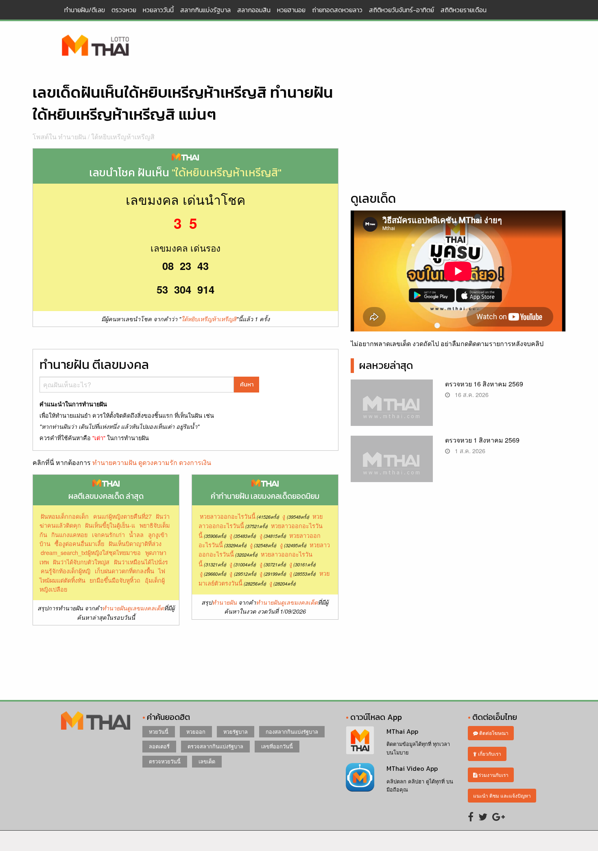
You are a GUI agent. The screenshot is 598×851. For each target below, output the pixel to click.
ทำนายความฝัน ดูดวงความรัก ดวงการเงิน (151, 462)
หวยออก (195, 731)
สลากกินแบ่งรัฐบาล (205, 10)
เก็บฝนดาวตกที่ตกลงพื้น (124, 570)
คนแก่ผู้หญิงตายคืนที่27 (122, 516)
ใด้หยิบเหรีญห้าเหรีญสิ (123, 136)
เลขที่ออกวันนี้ (277, 746)
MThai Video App (412, 768)
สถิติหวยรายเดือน (464, 10)
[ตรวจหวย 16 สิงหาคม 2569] (392, 409)
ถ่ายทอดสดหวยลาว (337, 10)
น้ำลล (136, 534)
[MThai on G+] (498, 816)
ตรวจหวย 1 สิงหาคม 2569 (482, 440)
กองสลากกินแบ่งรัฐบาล (292, 731)
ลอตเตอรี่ (159, 746)
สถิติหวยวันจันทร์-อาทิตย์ (401, 10)
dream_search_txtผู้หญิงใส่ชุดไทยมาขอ (91, 552)
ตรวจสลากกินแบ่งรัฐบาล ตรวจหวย (95, 46)
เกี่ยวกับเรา (489, 753)
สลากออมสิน (254, 10)
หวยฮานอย (291, 10)
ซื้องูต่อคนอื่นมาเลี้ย (79, 543)
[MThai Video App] (360, 776)
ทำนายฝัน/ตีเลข (84, 10)
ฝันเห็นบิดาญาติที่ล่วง (135, 543)
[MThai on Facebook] (471, 816)
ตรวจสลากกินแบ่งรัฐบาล (215, 746)
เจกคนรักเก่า (108, 534)
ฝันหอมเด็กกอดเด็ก (65, 516)
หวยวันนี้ (158, 731)
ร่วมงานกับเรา (493, 774)
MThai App (402, 731)
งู (283, 516)
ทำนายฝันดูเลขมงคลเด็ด (133, 608)
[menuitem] (84, 10)
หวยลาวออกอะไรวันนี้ (227, 516)
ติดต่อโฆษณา (493, 732)
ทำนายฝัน (224, 602)
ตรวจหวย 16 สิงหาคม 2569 (484, 383)
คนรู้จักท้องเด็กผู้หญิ (65, 570)
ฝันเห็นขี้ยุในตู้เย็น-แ (110, 525)
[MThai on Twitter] (482, 816)
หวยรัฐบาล (235, 731)
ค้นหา (246, 384)
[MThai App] (360, 739)
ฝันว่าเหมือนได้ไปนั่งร (141, 561)
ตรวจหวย (123, 10)
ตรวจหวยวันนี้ (165, 761)
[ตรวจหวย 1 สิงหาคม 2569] (392, 465)
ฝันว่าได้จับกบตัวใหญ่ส (81, 561)
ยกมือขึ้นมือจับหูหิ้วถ (114, 580)
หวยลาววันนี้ (158, 10)
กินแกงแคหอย (69, 534)
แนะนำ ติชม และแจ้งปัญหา (502, 795)
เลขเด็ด (207, 761)
